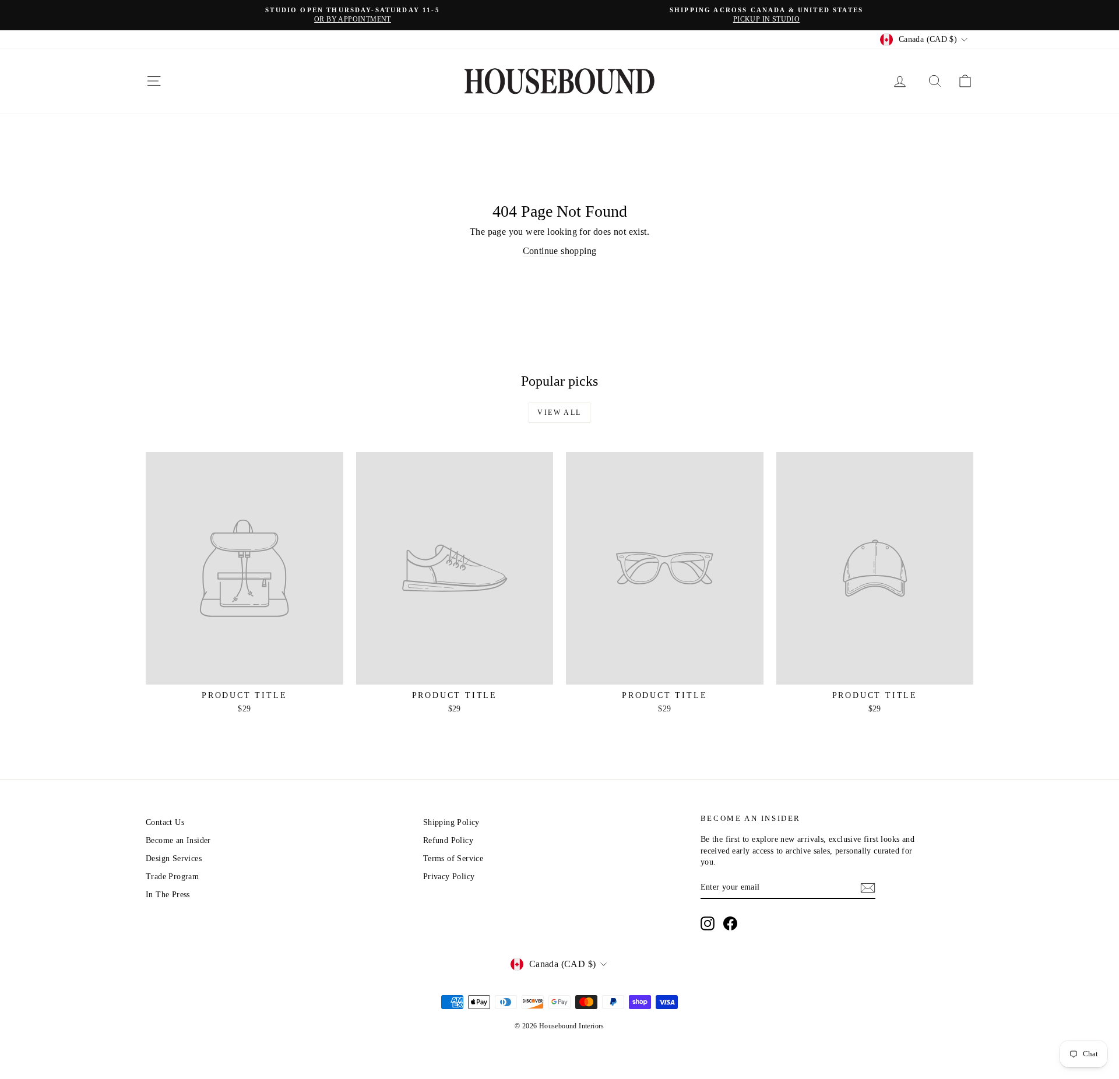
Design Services (174, 858)
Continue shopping (560, 251)
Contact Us (165, 822)
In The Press (168, 894)
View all (559, 412)
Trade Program (172, 876)
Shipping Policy (451, 822)
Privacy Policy (449, 876)
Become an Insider (178, 840)
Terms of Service (453, 858)
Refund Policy (448, 840)
